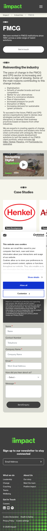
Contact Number (13, 338)
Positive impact (30, 487)
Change (6, 483)
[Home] (6, 6)
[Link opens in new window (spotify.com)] (12, 507)
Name (8, 326)
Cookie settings (22, 521)
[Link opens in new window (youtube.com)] (8, 507)
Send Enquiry (23, 405)
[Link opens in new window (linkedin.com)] (4, 507)
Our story (27, 479)
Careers (6, 504)
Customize (22, 293)
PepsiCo (20, 142)
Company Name (13, 349)
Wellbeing (7, 494)
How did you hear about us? (19, 372)
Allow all (23, 285)
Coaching (7, 487)
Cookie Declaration (11, 517)
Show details (33, 277)
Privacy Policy (8, 521)
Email (8, 361)
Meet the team (29, 483)
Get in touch (23, 49)
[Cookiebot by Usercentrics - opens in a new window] (33, 235)
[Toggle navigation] (41, 6)
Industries (18, 15)
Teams (5, 490)
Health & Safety (27, 517)
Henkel (12, 142)
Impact (6, 15)
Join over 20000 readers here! (41, 462)
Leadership (7, 479)
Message (10, 383)
